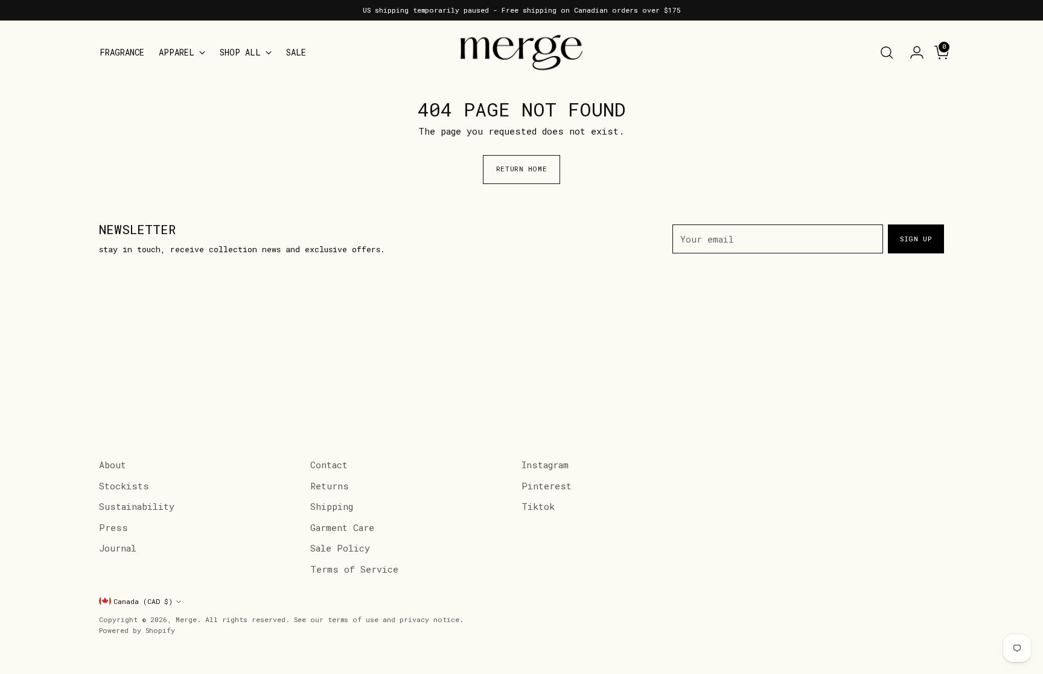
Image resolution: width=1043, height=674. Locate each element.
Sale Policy (340, 548)
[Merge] (521, 52)
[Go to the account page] (912, 52)
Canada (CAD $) (143, 601)
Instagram (545, 465)
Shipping (331, 506)
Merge (186, 619)
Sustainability (136, 506)
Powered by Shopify (137, 630)
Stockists (124, 486)
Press (113, 527)
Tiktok (538, 506)
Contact (329, 465)
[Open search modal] (887, 52)
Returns (329, 486)
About (112, 465)
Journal (117, 548)
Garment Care (342, 527)
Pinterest (547, 486)
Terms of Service (354, 569)
